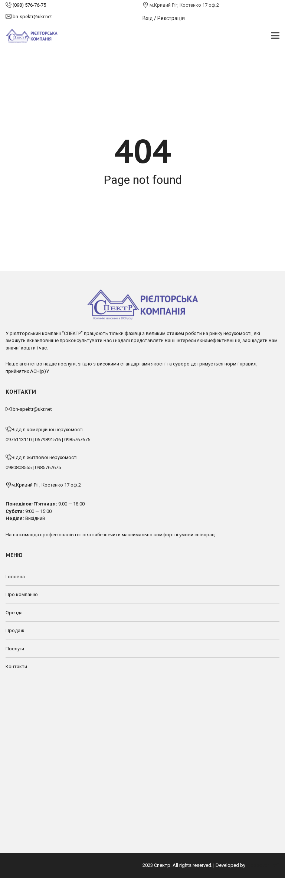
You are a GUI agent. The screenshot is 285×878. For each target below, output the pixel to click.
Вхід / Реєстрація (163, 18)
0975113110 (19, 439)
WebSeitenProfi (262, 865)
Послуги (15, 648)
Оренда (14, 612)
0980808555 (19, 467)
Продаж (15, 630)
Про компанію (22, 594)
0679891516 (48, 439)
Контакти (16, 666)
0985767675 (77, 439)
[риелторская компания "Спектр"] (29, 36)
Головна (15, 576)
